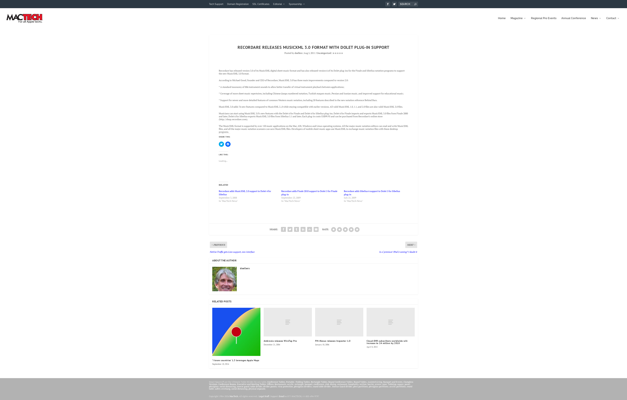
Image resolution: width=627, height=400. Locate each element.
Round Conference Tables (340, 381)
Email (281, 396)
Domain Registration (238, 4)
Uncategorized (324, 53)
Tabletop (392, 384)
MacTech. (234, 396)
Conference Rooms (227, 384)
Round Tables (360, 381)
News (594, 18)
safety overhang (222, 388)
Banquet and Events (392, 381)
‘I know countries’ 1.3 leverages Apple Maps (235, 360)
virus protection (285, 386)
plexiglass (214, 386)
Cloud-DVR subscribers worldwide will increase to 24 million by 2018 (387, 342)
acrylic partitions (397, 386)
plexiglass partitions (378, 386)
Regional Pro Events (543, 18)
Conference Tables (276, 381)
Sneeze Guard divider (342, 386)
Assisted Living (375, 381)
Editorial (277, 4)
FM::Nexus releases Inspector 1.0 (332, 340)
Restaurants (280, 384)
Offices (270, 384)
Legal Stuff (264, 396)
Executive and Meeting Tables (251, 384)
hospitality (353, 384)
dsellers (298, 53)
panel (407, 384)
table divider (256, 386)
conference (319, 384)
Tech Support (216, 4)
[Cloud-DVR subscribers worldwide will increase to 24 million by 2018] (391, 322)
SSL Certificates (260, 4)
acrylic (290, 384)
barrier (371, 384)
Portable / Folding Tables (298, 381)
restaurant (342, 384)
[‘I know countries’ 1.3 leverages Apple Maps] (236, 332)
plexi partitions (360, 386)
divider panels (270, 386)
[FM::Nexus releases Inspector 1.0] (339, 322)
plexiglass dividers (303, 386)
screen (378, 384)
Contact (611, 18)
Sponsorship (295, 4)
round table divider (322, 386)
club (327, 384)
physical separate (257, 388)
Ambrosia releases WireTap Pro (280, 340)
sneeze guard (243, 386)
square (400, 384)
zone (384, 384)
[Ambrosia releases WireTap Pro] (288, 322)
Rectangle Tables (319, 381)
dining (333, 384)
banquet (309, 384)
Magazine (517, 18)
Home (502, 18)
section (363, 384)
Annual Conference (573, 18)
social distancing (228, 386)
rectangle (299, 384)
